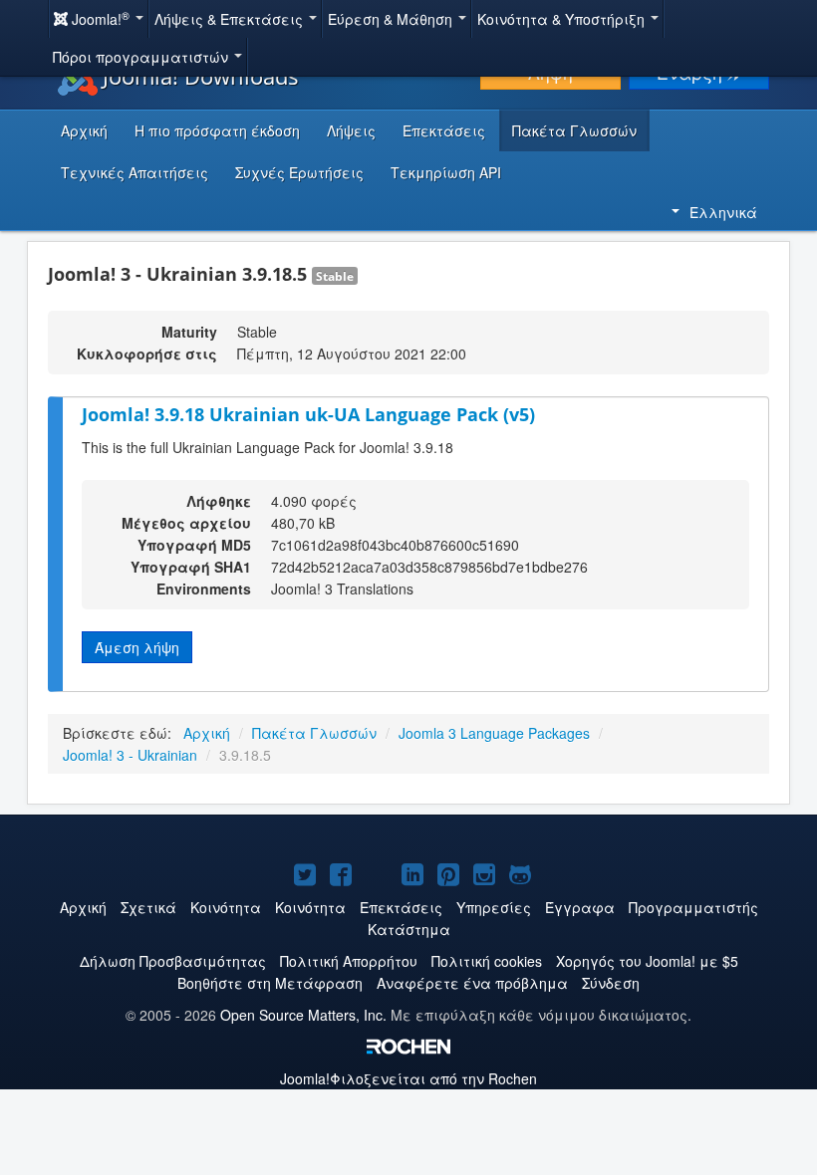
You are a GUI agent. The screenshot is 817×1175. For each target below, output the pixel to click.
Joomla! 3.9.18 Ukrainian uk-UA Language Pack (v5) (308, 414)
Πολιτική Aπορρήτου (348, 961)
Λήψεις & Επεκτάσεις (230, 19)
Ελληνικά (723, 212)
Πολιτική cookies (486, 961)
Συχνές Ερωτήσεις (299, 172)
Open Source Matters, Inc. (303, 1015)
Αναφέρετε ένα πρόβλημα (472, 983)
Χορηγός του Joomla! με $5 (647, 961)
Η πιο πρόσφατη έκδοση (217, 130)
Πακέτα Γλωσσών (574, 130)
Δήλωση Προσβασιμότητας (173, 961)
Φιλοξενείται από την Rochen (408, 1078)
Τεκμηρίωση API (446, 172)
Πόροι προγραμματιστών (142, 57)
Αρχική (84, 130)
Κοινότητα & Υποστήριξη (563, 19)
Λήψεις (351, 130)
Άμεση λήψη (137, 647)
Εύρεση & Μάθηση (392, 19)
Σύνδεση (611, 983)
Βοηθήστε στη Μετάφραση (270, 983)
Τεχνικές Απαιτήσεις (134, 172)
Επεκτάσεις (444, 130)
